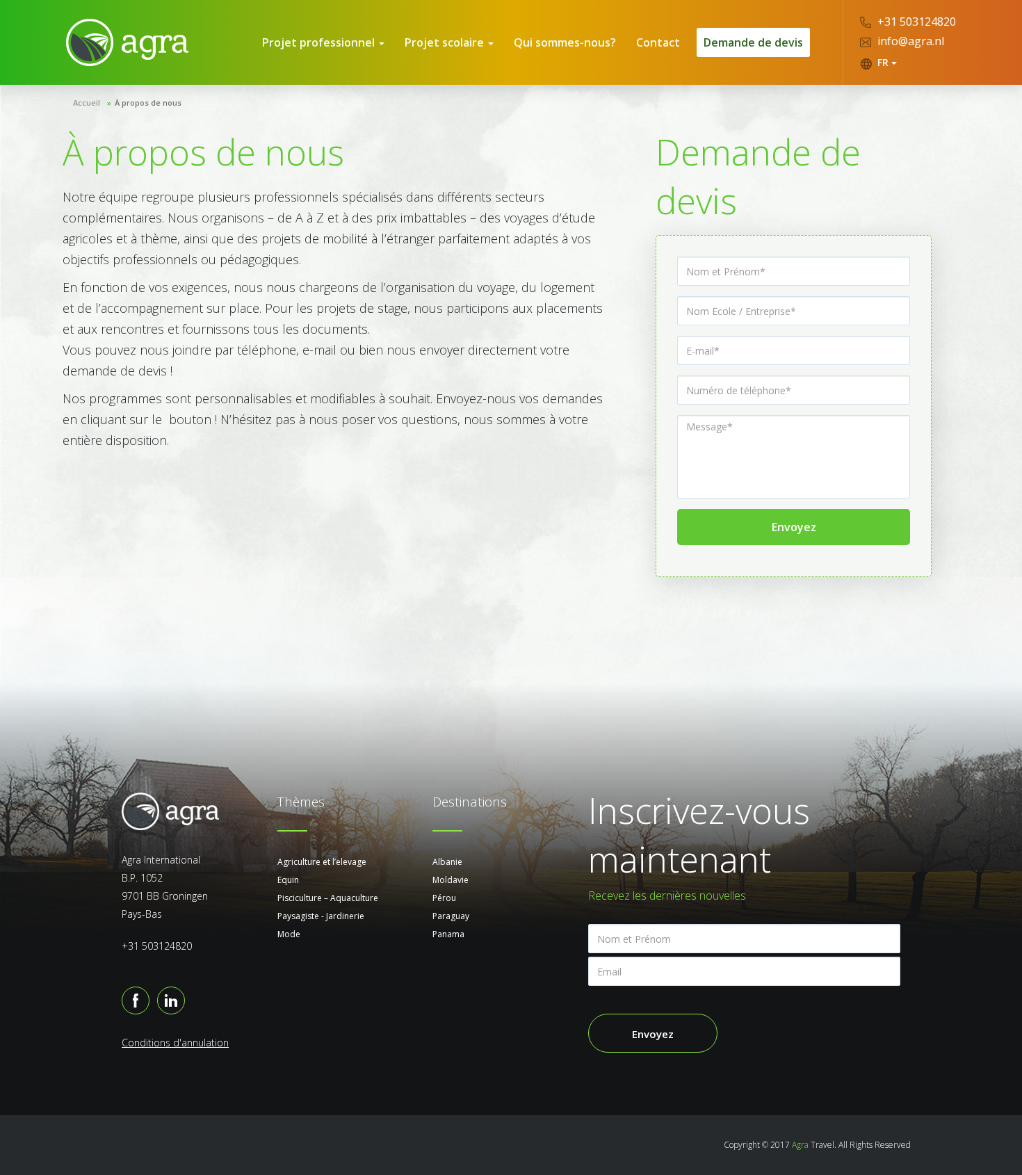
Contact (658, 42)
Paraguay (450, 916)
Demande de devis (753, 42)
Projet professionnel (320, 42)
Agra (800, 1145)
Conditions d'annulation (175, 1042)
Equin (288, 880)
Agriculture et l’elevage (321, 862)
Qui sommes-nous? (565, 42)
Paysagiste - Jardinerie (320, 916)
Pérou (444, 898)
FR (883, 62)
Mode (288, 934)
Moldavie (450, 880)
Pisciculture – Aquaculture (327, 898)
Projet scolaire (446, 42)
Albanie (447, 862)
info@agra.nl (909, 41)
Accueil (86, 102)
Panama (448, 934)
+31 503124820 (915, 21)
